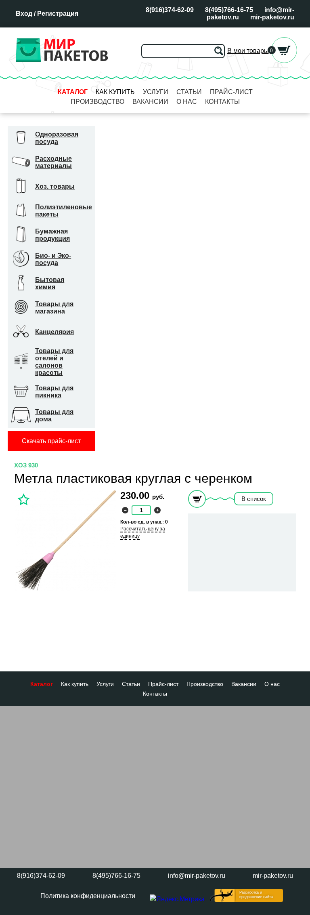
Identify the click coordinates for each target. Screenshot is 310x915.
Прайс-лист (231, 91)
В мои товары (248, 50)
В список (253, 498)
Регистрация (57, 13)
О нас (186, 101)
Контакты (222, 101)
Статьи (189, 91)
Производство (97, 101)
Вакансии (150, 101)
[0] (284, 60)
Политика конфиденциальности (87, 895)
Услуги (155, 91)
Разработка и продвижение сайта (256, 894)
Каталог (73, 91)
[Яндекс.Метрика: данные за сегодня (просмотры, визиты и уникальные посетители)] (177, 899)
